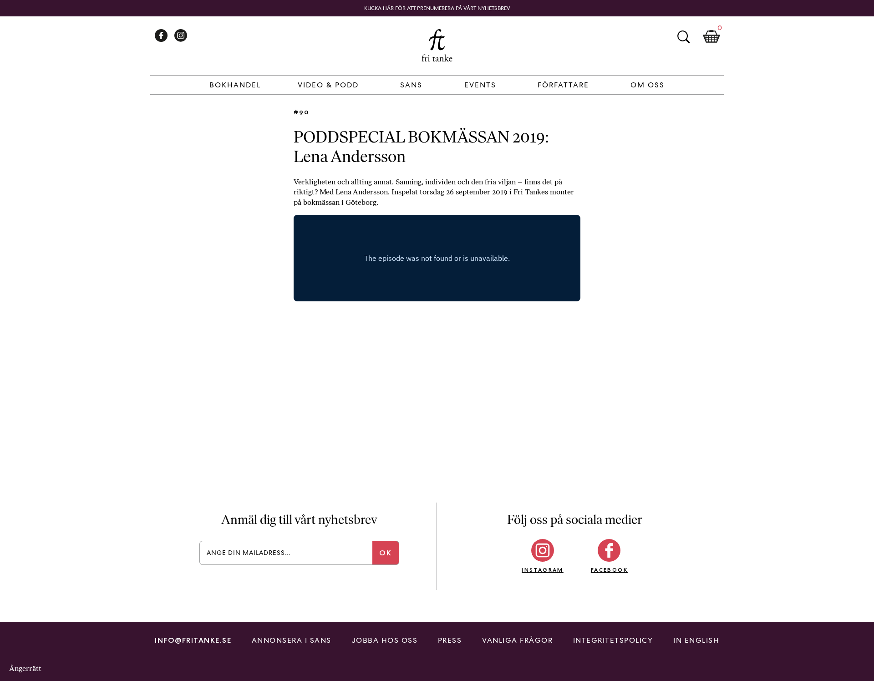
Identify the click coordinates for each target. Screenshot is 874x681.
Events (480, 85)
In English (696, 640)
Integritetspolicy (613, 640)
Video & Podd (328, 85)
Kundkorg (711, 37)
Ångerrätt (25, 668)
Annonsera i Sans (291, 640)
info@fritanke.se (193, 640)
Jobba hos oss (385, 640)
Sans (411, 85)
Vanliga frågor (517, 640)
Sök (683, 37)
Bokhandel (235, 85)
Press (450, 640)
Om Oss (647, 85)
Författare (563, 85)
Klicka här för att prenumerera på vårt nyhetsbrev (437, 8)
